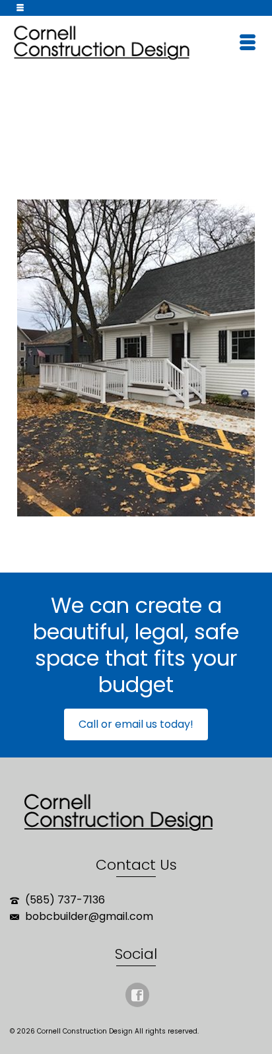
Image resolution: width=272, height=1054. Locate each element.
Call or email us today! (136, 724)
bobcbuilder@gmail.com (87, 916)
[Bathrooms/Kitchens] (116, 149)
